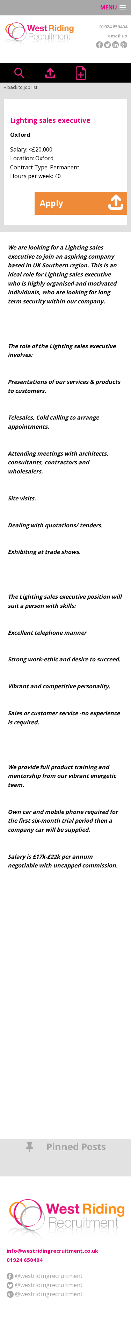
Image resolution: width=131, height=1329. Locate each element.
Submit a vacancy (81, 73)
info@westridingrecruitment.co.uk (52, 1250)
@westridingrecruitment (48, 1276)
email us (117, 36)
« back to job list (20, 87)
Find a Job (19, 73)
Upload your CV (50, 73)
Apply (51, 203)
